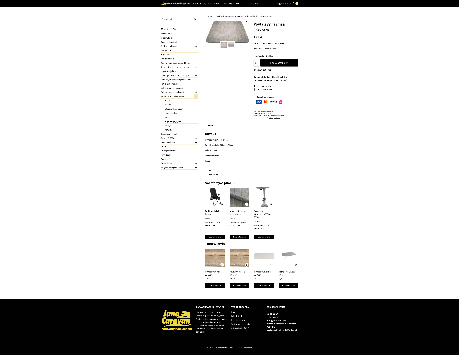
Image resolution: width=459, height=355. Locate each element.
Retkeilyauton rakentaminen (173, 96)
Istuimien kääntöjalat (174, 109)
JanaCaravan (252, 3)
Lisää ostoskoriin (279, 62)
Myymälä (207, 3)
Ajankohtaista (166, 33)
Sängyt (168, 125)
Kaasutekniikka (167, 58)
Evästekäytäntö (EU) (240, 328)
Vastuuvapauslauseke (240, 324)
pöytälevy (277, 118)
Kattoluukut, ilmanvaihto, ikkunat (175, 63)
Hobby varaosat (167, 54)
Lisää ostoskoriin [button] (215, 237)
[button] (247, 22)
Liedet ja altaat (171, 113)
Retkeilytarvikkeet (169, 134)
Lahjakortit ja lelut (169, 71)
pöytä (271, 118)
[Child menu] (196, 38)
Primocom (247, 347)
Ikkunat (168, 104)
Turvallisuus (166, 155)
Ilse (261, 115)
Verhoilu (168, 129)
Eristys (167, 100)
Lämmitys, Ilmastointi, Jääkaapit (175, 75)
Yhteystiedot (228, 3)
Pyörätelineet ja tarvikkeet (172, 92)
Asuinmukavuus (167, 38)
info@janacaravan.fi (284, 3)
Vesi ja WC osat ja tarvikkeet (172, 167)
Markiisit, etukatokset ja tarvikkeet (176, 79)
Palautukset (236, 316)
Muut (167, 117)
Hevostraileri (166, 50)
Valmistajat (165, 159)
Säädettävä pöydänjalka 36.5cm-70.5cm (263, 214)
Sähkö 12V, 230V (167, 138)
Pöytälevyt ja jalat (277, 115)
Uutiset (216, 3)
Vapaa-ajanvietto (168, 163)
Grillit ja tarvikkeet (169, 46)
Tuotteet (197, 3)
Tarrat (163, 146)
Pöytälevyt (266, 115)
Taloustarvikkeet (168, 142)
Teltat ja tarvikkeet (169, 150)
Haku (195, 19)
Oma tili (234, 312)
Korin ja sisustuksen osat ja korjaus (175, 67)
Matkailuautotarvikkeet (171, 84)
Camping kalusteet (169, 42)
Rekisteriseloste (238, 320)
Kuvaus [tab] (211, 125)
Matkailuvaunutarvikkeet (172, 88)
